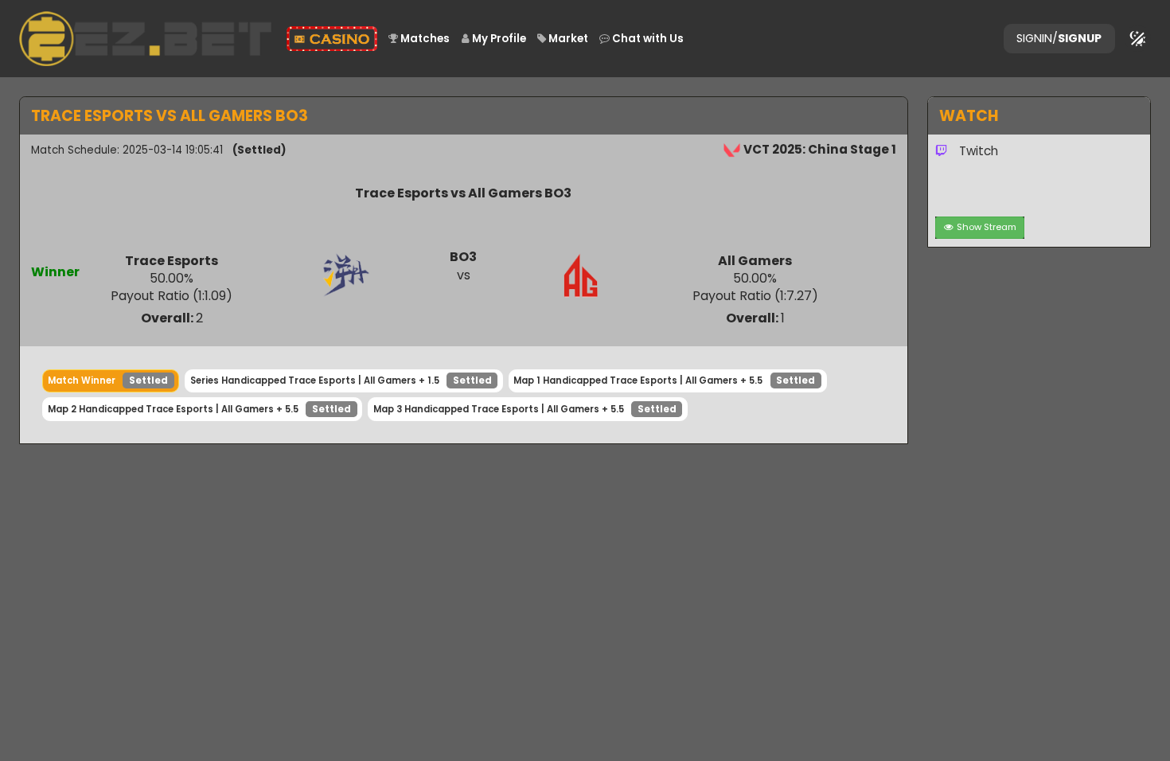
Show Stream (986, 226)
